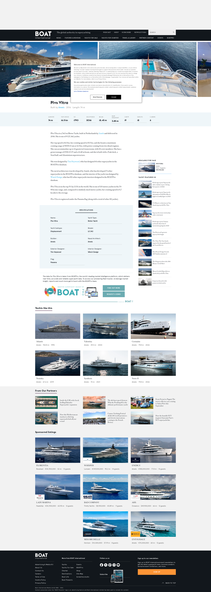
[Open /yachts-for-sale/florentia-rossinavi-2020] (57, 450)
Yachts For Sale (68, 568)
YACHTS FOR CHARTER (110, 38)
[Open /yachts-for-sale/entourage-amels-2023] (153, 524)
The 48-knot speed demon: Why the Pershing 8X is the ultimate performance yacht (118, 402)
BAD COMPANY (91, 502)
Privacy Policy (40, 583)
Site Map (79, 574)
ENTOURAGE (138, 539)
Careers (38, 574)
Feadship (39, 506)
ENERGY (136, 465)
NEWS (58, 38)
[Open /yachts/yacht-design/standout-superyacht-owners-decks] (145, 214)
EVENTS (160, 38)
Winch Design (56, 177)
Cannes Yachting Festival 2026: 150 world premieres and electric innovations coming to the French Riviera (117, 417)
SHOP (116, 32)
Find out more (113, 288)
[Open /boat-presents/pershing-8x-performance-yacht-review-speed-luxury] (94, 402)
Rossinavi (39, 469)
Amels (61, 107)
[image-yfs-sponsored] (40, 462)
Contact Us (39, 571)
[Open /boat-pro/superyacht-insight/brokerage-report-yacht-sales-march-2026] (145, 194)
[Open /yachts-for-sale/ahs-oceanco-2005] (153, 487)
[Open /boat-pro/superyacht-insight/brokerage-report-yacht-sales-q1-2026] (145, 184)
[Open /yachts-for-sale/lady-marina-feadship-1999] (57, 487)
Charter (65, 571)
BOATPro (79, 568)
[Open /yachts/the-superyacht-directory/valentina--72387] (105, 326)
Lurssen (87, 469)
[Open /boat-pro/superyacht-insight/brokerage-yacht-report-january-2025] (145, 223)
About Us (38, 568)
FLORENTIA (42, 465)
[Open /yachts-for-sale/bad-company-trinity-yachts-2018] (105, 487)
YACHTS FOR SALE (91, 38)
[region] (106, 81)
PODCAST (107, 32)
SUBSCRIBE (126, 32)
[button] (2, 69)
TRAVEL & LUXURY (128, 38)
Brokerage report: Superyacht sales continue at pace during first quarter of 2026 (161, 185)
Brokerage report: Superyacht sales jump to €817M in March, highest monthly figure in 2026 (162, 194)
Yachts (64, 564)
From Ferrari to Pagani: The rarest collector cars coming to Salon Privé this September (165, 402)
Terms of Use (40, 577)
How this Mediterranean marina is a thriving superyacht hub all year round (69, 417)
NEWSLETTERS (140, 32)
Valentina (88, 341)
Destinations (67, 574)
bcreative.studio (82, 577)
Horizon (87, 543)
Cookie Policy (40, 580)
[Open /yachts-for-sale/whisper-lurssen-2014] (105, 450)
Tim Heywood (74, 161)
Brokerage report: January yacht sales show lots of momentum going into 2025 (161, 224)
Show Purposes (97, 97)
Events (79, 564)
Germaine (136, 341)
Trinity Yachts (89, 506)
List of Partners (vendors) (81, 91)
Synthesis (88, 378)
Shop (78, 571)
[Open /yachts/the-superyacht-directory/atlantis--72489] (57, 326)
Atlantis (39, 341)
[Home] (45, 35)
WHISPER (89, 465)
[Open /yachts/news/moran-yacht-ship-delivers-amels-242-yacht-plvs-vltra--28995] (145, 272)
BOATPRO (170, 38)
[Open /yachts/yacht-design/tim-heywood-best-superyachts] (145, 233)
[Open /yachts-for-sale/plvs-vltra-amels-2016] (146, 167)
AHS (134, 502)
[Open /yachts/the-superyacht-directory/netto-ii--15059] (153, 363)
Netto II (135, 378)
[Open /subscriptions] (114, 577)
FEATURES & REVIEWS (73, 38)
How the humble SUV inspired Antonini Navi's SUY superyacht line (164, 418)
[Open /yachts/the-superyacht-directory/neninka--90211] (57, 363)
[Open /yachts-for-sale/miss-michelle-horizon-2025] (105, 524)
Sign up (157, 572)
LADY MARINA (43, 502)
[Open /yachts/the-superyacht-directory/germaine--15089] (153, 326)
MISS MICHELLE (92, 539)
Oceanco (135, 506)
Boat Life (65, 577)
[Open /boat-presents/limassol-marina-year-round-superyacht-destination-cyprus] (46, 418)
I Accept (113, 97)
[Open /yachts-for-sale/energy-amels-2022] (153, 450)
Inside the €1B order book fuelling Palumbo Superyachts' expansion (69, 402)
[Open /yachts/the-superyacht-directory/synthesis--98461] (105, 363)
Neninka (40, 378)
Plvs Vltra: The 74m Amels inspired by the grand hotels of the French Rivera (161, 243)
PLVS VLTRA (159, 163)
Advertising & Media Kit (44, 564)
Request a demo (114, 294)
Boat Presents (67, 580)
